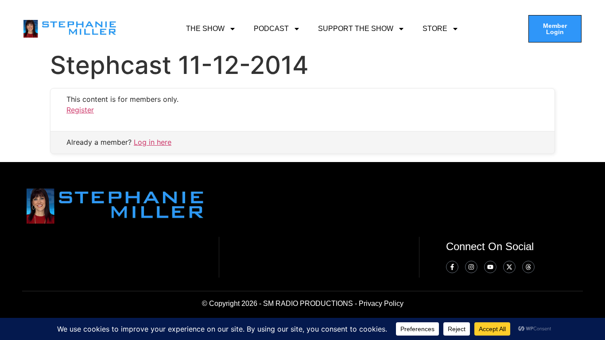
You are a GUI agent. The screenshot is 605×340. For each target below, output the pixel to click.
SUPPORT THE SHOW (355, 28)
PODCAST (271, 28)
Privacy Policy (381, 303)
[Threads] (528, 267)
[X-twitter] (509, 267)
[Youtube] (490, 267)
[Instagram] (471, 267)
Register (80, 109)
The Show (205, 28)
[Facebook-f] (452, 267)
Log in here (152, 142)
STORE (435, 28)
